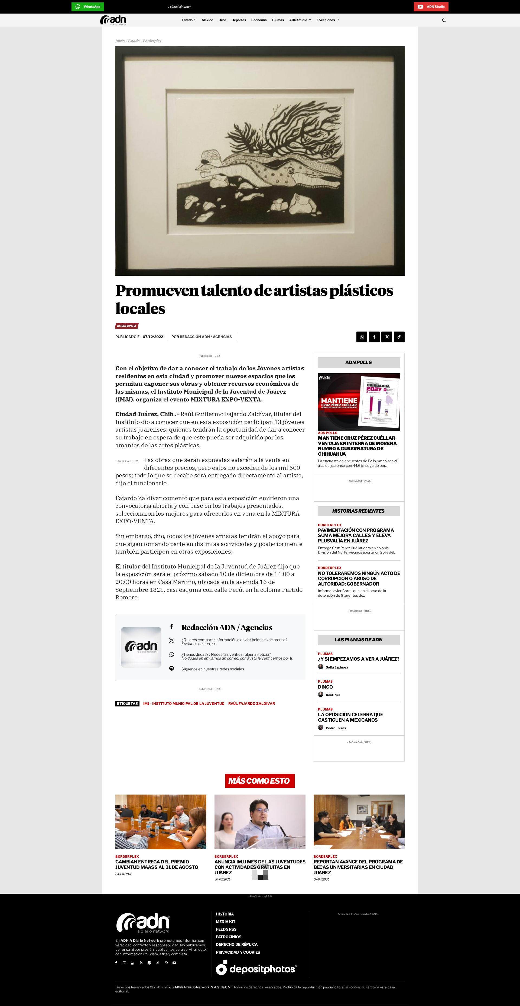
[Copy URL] (399, 337)
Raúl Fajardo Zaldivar (251, 703)
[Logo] (114, 20)
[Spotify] (149, 963)
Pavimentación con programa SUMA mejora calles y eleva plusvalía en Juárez (356, 536)
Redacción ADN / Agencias (226, 628)
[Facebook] (374, 337)
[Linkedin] (133, 963)
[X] (386, 337)
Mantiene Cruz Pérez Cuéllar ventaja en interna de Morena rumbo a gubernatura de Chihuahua (357, 446)
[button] (406, 20)
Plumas (325, 654)
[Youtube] (174, 963)
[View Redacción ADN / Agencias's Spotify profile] (171, 668)
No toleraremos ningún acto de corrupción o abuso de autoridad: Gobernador (359, 579)
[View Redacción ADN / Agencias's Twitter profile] (171, 640)
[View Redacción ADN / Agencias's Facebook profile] (171, 626)
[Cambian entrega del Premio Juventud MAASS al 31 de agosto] (160, 822)
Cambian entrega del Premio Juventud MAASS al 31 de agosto (156, 864)
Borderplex (152, 41)
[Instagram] (124, 963)
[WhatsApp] (361, 337)
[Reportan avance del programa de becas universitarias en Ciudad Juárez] (359, 822)
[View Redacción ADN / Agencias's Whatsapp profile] (171, 654)
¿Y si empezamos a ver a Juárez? (358, 659)
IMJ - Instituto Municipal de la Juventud (184, 703)
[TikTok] (158, 963)
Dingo (325, 687)
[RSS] (141, 963)
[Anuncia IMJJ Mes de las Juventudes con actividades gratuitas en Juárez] (260, 822)
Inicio (120, 41)
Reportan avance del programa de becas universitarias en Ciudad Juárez (358, 867)
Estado (133, 41)
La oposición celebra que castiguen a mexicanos (350, 717)
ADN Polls (327, 433)
